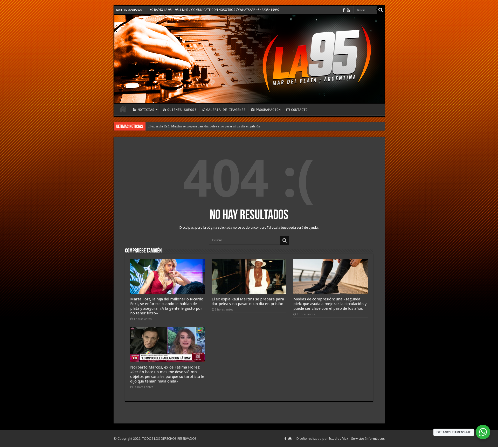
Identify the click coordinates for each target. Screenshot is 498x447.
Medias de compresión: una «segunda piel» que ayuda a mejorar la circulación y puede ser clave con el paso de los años (329, 304)
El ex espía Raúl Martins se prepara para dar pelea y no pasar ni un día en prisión (204, 126)
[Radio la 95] (249, 59)
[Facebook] (343, 10)
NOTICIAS (146, 110)
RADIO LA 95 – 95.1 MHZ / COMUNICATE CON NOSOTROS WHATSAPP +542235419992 (216, 10)
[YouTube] (348, 10)
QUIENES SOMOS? (181, 110)
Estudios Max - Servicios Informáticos (357, 439)
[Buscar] (381, 10)
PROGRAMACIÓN (268, 110)
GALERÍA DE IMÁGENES (226, 110)
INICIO (123, 109)
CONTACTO (299, 110)
